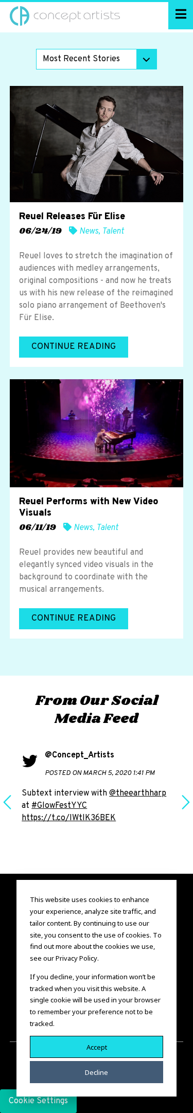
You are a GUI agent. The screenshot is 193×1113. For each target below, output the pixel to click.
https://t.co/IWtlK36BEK (69, 818)
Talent (113, 231)
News (88, 231)
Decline (96, 1071)
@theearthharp (137, 793)
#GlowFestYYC (59, 806)
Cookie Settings (38, 1101)
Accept (96, 1046)
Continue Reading (73, 346)
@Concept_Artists (79, 755)
